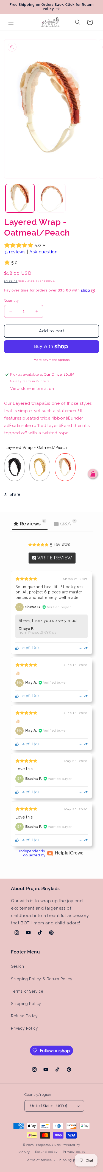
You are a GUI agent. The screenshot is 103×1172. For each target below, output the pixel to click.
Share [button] (15, 494)
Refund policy (46, 1152)
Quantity (11, 300)
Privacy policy (74, 1152)
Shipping (11, 280)
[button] (11, 22)
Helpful (26, 648)
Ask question (43, 251)
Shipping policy (70, 1160)
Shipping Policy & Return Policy (42, 979)
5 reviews (15, 251)
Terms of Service (27, 991)
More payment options (52, 360)
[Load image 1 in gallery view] (19, 198)
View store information (32, 388)
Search (17, 966)
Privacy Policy (24, 1028)
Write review (54, 557)
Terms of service (39, 1160)
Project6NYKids (48, 1145)
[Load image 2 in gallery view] (51, 198)
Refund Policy (24, 1016)
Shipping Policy (26, 1003)
